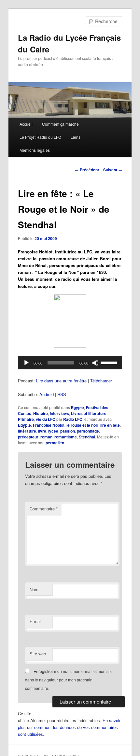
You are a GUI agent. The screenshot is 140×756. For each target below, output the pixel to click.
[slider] (110, 362)
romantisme (65, 437)
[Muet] (95, 363)
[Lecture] (26, 363)
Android (46, 394)
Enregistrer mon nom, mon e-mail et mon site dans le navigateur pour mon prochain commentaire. (69, 679)
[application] (70, 362)
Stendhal (87, 437)
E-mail (36, 621)
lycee (53, 431)
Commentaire (44, 509)
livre (42, 431)
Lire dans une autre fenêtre (61, 381)
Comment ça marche (60, 124)
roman (46, 437)
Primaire (26, 419)
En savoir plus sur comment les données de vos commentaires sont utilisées (69, 727)
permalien (55, 443)
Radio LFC (72, 419)
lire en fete (110, 425)
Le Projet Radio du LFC (40, 137)
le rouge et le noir (82, 425)
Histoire (40, 413)
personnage (88, 431)
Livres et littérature (88, 413)
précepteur (28, 437)
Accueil (26, 124)
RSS (61, 394)
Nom (34, 589)
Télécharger (101, 381)
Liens (75, 137)
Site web (38, 653)
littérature (27, 431)
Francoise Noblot (48, 425)
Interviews (59, 413)
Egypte (77, 407)
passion (67, 431)
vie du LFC (45, 419)
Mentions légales (35, 150)
